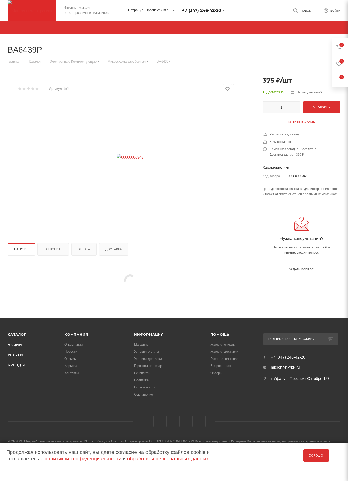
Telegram (161, 421)
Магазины (141, 344)
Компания (76, 334)
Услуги (15, 355)
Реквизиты (142, 373)
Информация (149, 334)
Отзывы (70, 359)
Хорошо (316, 455)
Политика (141, 380)
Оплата (84, 249)
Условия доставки (148, 359)
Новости (70, 351)
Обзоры (216, 373)
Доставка (113, 249)
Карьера (70, 366)
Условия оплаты (146, 351)
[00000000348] (130, 157)
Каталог (17, 334)
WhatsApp (200, 421)
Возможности (144, 387)
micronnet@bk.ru (285, 367)
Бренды (16, 365)
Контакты (71, 373)
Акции (15, 345)
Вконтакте (148, 421)
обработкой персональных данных (168, 458)
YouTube (174, 421)
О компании (73, 344)
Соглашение (143, 394)
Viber (187, 421)
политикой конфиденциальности (83, 458)
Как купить (53, 249)
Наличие (21, 249)
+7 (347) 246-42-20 (201, 10)
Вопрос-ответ (220, 366)
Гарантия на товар (148, 366)
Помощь (220, 334)
